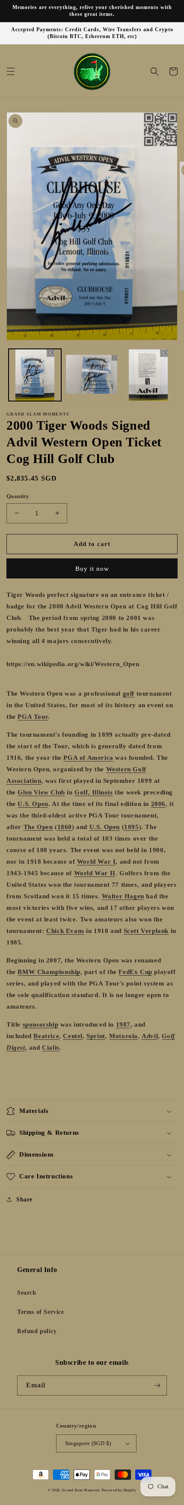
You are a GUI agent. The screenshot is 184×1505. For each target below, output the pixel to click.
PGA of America (88, 757)
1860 (64, 826)
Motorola (123, 1036)
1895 (131, 826)
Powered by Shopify (119, 1490)
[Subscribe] (157, 1385)
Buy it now (92, 568)
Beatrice (46, 1036)
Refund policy (37, 1331)
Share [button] (24, 1199)
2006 (158, 803)
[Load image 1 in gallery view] (35, 375)
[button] (10, 71)
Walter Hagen (123, 896)
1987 (123, 1024)
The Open (38, 826)
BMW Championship (49, 971)
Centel (73, 1036)
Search (26, 1293)
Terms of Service (40, 1312)
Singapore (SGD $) (88, 1443)
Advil (150, 1036)
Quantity (17, 496)
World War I (96, 861)
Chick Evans (65, 930)
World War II (95, 873)
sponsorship (41, 1024)
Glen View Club (41, 792)
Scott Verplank (146, 930)
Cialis (50, 1047)
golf (128, 693)
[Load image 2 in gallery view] (91, 375)
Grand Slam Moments (81, 1490)
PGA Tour (33, 716)
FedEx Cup (135, 971)
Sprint (95, 1036)
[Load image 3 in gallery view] (148, 375)
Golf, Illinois (93, 792)
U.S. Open (33, 803)
